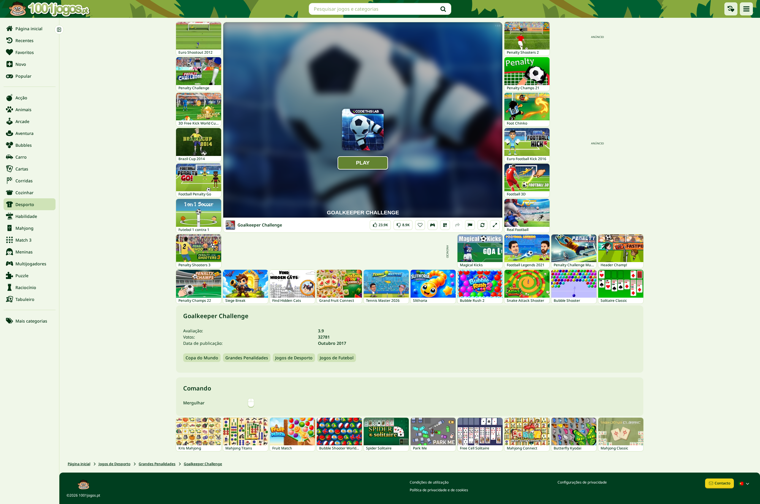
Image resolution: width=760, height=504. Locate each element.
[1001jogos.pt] (49, 9)
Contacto (722, 483)
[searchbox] (380, 9)
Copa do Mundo (202, 358)
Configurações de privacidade (582, 482)
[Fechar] (59, 29)
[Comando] (433, 225)
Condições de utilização (429, 482)
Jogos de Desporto (294, 358)
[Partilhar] (457, 225)
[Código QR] (445, 225)
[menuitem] (30, 28)
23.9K (381, 223)
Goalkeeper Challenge (203, 463)
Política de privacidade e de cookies (439, 489)
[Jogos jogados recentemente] (730, 8)
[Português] (744, 484)
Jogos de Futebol (337, 358)
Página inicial (79, 463)
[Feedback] (470, 225)
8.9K (403, 223)
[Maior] (495, 225)
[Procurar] (443, 9)
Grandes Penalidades (246, 358)
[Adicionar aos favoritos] (420, 225)
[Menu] (746, 8)
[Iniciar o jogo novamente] (482, 225)
